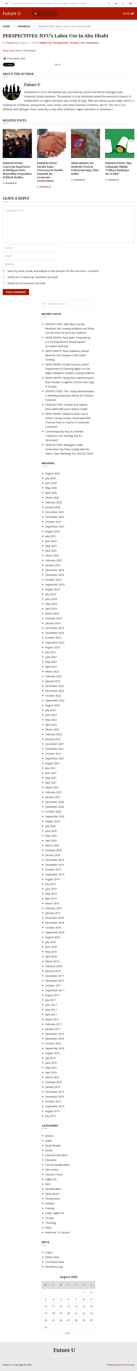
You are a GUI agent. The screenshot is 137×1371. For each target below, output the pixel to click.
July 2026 (50, 478)
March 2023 (52, 671)
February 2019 (53, 908)
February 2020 (53, 850)
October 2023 (53, 637)
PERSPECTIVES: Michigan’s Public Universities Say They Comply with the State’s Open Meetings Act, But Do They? (69, 449)
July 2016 (50, 1058)
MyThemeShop (126, 1364)
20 (68, 1313)
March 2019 (52, 903)
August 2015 (52, 1111)
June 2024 (51, 599)
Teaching (50, 1222)
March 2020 (52, 845)
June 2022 (51, 715)
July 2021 (50, 768)
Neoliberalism (53, 1189)
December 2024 (54, 570)
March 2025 (52, 555)
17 (45, 1313)
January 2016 (52, 1087)
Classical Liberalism (56, 1155)
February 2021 (53, 792)
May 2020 (51, 835)
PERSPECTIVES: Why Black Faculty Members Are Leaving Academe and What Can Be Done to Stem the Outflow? (69, 328)
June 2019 (51, 889)
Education (51, 1160)
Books (49, 1150)
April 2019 (51, 898)
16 (91, 1306)
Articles (49, 1135)
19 (60, 1313)
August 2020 (52, 821)
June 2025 (51, 541)
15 (83, 1306)
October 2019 (53, 869)
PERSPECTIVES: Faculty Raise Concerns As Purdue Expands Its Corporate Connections (50, 172)
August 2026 (52, 473)
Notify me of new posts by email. (26, 283)
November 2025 (54, 517)
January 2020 (52, 855)
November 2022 (54, 690)
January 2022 (52, 739)
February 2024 (53, 618)
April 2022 (51, 724)
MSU (48, 1184)
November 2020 (54, 806)
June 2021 (51, 773)
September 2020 (54, 816)
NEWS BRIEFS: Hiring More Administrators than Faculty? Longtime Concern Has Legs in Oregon (69, 382)
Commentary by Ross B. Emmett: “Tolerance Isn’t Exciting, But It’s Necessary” (64, 436)
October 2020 (53, 811)
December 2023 (54, 628)
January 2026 (52, 507)
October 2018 (53, 927)
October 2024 (53, 579)
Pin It (57, 64)
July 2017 (50, 1000)
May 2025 (51, 546)
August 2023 (52, 647)
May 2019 (51, 893)
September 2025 (54, 526)
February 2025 (53, 560)
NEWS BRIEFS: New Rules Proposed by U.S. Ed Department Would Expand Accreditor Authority (67, 342)
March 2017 (52, 1019)
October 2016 (53, 1043)
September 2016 (54, 1048)
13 (68, 1306)
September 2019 (54, 874)
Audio (48, 1140)
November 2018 (54, 922)
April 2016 (51, 1072)
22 (83, 1313)
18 (53, 1313)
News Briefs (52, 1193)
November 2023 (54, 633)
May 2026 (51, 488)
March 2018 (52, 961)
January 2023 (52, 681)
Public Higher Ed (54, 1213)
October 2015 (53, 1101)
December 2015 (54, 1091)
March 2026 (52, 497)
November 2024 (54, 575)
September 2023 (54, 642)
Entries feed (52, 1257)
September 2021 (54, 758)
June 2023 (51, 657)
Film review (51, 1169)
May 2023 (51, 661)
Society (74, 42)
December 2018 (54, 918)
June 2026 (51, 483)
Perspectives (60, 42)
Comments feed (54, 1262)
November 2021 (54, 748)
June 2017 (51, 1005)
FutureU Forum (54, 1174)
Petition (49, 1203)
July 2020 (50, 826)
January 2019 (52, 913)
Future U (12, 13)
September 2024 (54, 584)
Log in (48, 1252)
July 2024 (50, 594)
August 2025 (52, 531)
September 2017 (54, 990)
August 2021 (52, 763)
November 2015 (54, 1096)
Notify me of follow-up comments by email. (32, 277)
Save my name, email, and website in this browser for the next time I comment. (53, 271)
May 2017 (51, 1009)
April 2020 (51, 840)
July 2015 (50, 1116)
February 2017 (53, 1024)
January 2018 (52, 971)
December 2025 (54, 512)
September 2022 (54, 700)
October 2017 (53, 985)
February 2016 (53, 1082)
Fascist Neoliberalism (57, 1164)
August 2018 (52, 937)
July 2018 (50, 942)
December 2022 (54, 686)
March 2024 (52, 613)
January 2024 (52, 623)
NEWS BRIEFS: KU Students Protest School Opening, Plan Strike (85, 168)
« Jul (67, 1333)
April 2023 (51, 666)
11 (53, 1306)
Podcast (50, 1208)
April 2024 (51, 608)
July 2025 (50, 536)
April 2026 (51, 492)
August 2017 (52, 995)
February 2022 (53, 734)
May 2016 (51, 1067)
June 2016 (51, 1062)
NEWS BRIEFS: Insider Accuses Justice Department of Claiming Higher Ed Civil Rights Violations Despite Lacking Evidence (69, 369)
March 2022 (52, 729)
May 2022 (51, 719)
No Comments (90, 42)
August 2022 (52, 705)
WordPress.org (53, 1266)
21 (76, 1313)
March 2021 (52, 787)
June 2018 (51, 947)
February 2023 (53, 676)
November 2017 (54, 980)
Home (6, 26)
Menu (127, 13)
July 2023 (50, 652)
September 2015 (54, 1106)
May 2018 (51, 951)
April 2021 (51, 782)
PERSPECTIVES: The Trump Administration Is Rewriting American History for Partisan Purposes (69, 396)
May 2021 (51, 777)
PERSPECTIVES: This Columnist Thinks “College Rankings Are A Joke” (118, 168)
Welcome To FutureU (57, 1232)
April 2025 (51, 550)
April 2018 (51, 956)
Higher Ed (24, 26)
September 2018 (54, 932)
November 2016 (54, 1038)
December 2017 (54, 976)
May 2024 (51, 604)
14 (76, 1306)
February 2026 (53, 502)
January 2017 (52, 1029)
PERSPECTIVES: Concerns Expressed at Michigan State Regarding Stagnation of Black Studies (17, 170)
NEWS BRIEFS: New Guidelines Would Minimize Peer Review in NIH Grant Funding (67, 355)
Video (48, 1227)
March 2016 (52, 1077)
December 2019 (54, 860)
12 (60, 1306)
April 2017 (51, 1014)
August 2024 (52, 589)
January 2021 (52, 797)
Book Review (52, 1145)
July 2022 (50, 710)
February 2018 (53, 966)
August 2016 (52, 1053)
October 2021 (53, 753)
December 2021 (54, 744)
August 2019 (52, 879)
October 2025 (53, 521)
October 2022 (53, 695)
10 (45, 1306)
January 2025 (52, 565)
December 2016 (54, 1033)
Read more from (12, 50)
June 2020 (51, 831)
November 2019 (54, 864)
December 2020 (54, 802)
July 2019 (50, 884)
